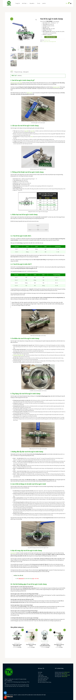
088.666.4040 (64, 676)
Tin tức (39, 673)
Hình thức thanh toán (42, 679)
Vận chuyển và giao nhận (43, 678)
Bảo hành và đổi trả (42, 680)
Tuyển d (40, 675)
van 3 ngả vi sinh (45, 41)
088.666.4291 (64, 673)
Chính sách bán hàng (42, 676)
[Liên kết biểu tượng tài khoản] (70, 3)
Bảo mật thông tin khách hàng (44, 682)
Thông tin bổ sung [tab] (18, 72)
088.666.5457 (67, 672)
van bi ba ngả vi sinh (52, 41)
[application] (26, 3)
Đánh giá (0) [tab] (25, 72)
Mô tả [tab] (12, 72)
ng (42, 675)
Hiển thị (19, 75)
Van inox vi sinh (47, 40)
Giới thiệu (40, 672)
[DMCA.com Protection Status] (9, 696)
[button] (25, 3)
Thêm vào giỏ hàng (50, 37)
